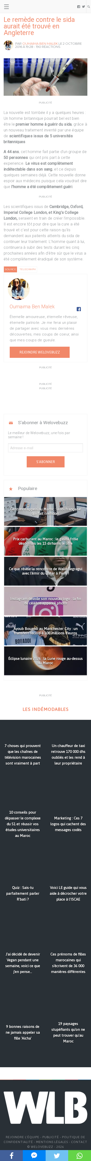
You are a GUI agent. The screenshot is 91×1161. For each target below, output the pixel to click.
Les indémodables (46, 709)
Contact (79, 1142)
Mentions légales (52, 1142)
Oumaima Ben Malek (40, 43)
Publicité (50, 1137)
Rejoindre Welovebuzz (39, 352)
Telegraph (28, 269)
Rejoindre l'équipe (22, 1137)
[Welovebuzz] (22, 6)
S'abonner (45, 462)
